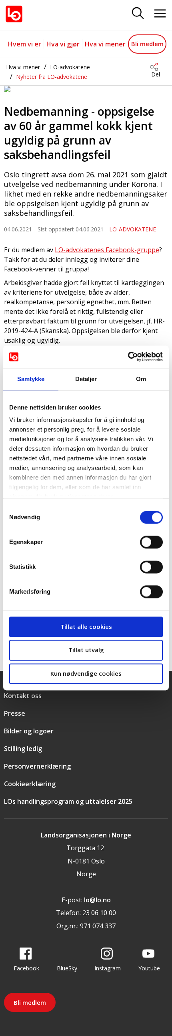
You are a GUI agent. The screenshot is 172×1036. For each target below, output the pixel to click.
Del (155, 74)
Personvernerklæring (37, 766)
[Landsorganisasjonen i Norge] (14, 14)
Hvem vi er (24, 44)
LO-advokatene (70, 67)
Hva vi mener (105, 44)
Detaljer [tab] (86, 378)
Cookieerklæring (30, 783)
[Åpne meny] (160, 14)
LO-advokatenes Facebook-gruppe (107, 249)
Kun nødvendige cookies (86, 673)
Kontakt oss (23, 695)
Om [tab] (141, 378)
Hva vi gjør (63, 44)
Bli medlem (147, 44)
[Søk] (138, 14)
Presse (14, 713)
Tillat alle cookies (86, 626)
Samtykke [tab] (31, 378)
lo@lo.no (97, 899)
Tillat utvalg (86, 650)
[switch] (151, 542)
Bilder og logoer (29, 731)
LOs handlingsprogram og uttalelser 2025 (68, 801)
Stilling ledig (23, 748)
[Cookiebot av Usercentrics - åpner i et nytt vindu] (128, 356)
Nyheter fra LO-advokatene (51, 76)
